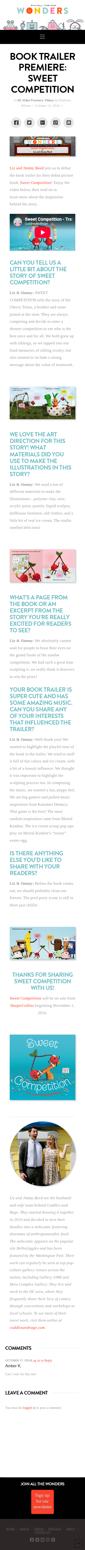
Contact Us (42, 1532)
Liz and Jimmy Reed (27, 168)
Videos (49, 100)
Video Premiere (32, 100)
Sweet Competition (25, 998)
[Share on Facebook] (16, 122)
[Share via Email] (68, 122)
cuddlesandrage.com (27, 1327)
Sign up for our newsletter (42, 1501)
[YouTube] (42, 1540)
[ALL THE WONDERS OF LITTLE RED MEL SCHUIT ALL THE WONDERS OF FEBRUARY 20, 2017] (1, 1450)
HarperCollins (22, 1005)
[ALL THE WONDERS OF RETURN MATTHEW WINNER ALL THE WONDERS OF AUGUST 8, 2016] (4, 1450)
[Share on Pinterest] (55, 122)
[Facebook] (32, 1540)
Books (10, 1528)
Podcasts (54, 1528)
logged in (29, 1408)
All (19, 100)
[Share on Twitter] (29, 122)
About (70, 1528)
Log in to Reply (41, 1360)
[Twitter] (37, 1540)
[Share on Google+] (42, 122)
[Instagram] (48, 1540)
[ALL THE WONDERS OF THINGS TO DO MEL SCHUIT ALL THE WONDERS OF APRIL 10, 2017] (0, 1450)
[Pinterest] (53, 1540)
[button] (42, 37)
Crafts (24, 1528)
